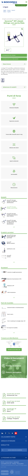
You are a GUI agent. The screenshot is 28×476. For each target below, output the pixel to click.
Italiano (5, 11)
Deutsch (13, 10)
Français (9, 10)
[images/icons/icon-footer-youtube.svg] (12, 433)
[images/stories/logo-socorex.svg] (9, 2)
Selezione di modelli (9, 87)
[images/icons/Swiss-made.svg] (16, 433)
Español (9, 11)
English (4, 10)
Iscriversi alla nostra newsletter (15, 450)
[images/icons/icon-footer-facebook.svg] (5, 433)
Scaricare (14, 394)
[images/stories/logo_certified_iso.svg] (10, 472)
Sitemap (14, 463)
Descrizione (7, 64)
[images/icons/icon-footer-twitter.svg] (9, 433)
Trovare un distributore (14, 349)
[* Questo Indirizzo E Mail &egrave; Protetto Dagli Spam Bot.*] (6, 463)
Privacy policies (20, 463)
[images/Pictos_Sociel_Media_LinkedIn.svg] (2, 433)
